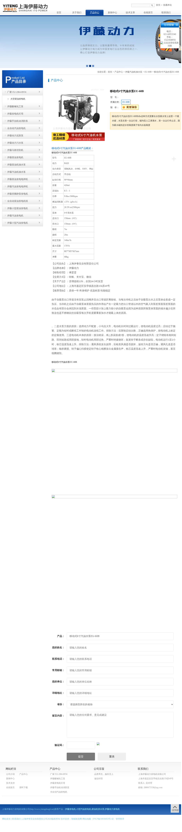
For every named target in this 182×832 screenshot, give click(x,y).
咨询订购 (121, 136)
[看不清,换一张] (114, 743)
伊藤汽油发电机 (15, 215)
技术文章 (130, 12)
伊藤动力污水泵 (15, 142)
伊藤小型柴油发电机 (17, 208)
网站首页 (6, 819)
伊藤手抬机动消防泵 (17, 121)
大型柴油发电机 (17, 99)
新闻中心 (112, 12)
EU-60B (148, 72)
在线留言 (148, 12)
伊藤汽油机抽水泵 (16, 172)
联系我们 (166, 12)
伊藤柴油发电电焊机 (17, 179)
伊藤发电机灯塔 (15, 113)
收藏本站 (167, 5)
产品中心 (94, 12)
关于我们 (76, 12)
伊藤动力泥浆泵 (15, 135)
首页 (158, 5)
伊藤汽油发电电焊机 (17, 186)
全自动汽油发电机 (16, 128)
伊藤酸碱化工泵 (15, 106)
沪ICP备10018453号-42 (103, 819)
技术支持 (10, 783)
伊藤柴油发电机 (15, 157)
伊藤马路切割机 (15, 150)
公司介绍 (10, 774)
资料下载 (23, 787)
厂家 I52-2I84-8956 (16, 92)
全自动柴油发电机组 (17, 201)
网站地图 (86, 819)
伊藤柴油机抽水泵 (16, 164)
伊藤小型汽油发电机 (17, 222)
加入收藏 (146, 136)
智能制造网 (76, 819)
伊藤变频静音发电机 (17, 193)
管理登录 (120, 819)
